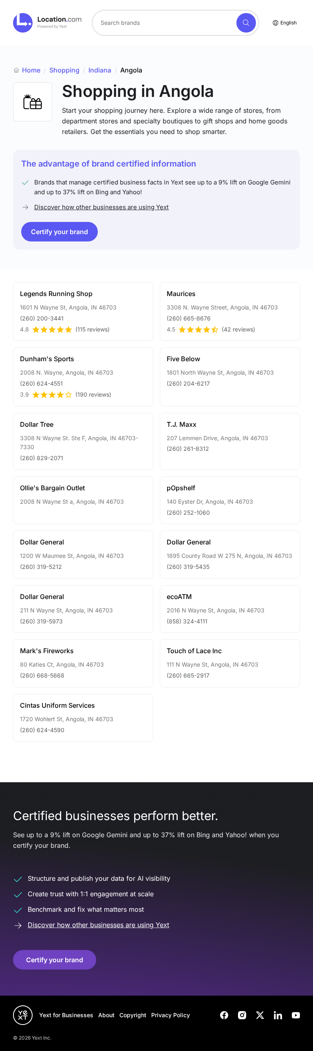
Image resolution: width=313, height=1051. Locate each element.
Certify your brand (59, 232)
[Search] (246, 23)
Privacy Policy (170, 1015)
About (106, 1015)
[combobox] (175, 23)
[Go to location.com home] (47, 23)
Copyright (132, 1015)
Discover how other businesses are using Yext (101, 207)
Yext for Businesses (66, 1015)
